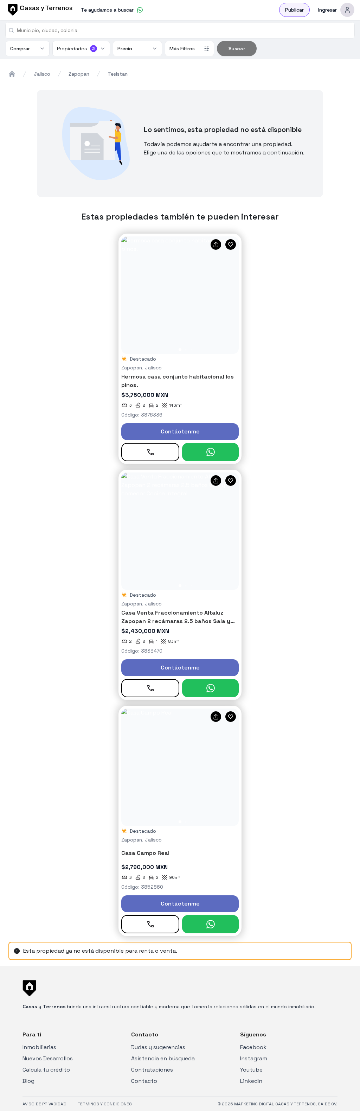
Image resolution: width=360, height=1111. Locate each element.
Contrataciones (152, 1069)
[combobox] (183, 30)
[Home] (11, 73)
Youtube (251, 1069)
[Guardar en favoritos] (230, 244)
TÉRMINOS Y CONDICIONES (105, 1104)
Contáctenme (180, 431)
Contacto (144, 1081)
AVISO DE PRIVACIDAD (44, 1104)
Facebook (253, 1047)
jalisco (42, 74)
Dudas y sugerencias (158, 1047)
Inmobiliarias (39, 1047)
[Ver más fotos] (180, 295)
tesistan (118, 74)
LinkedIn (251, 1081)
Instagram (253, 1058)
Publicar (294, 10)
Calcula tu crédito (46, 1069)
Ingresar (327, 10)
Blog (28, 1081)
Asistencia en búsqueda (163, 1058)
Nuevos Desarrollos (47, 1058)
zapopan (79, 74)
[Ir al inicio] (39, 9)
